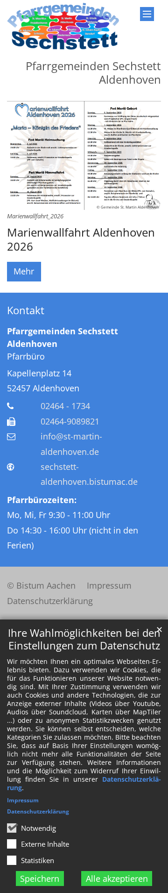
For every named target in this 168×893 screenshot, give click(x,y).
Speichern (39, 878)
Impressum (23, 800)
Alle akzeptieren (117, 878)
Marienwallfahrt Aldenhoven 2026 (81, 239)
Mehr (24, 271)
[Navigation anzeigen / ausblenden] (147, 14)
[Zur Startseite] (63, 26)
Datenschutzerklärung (38, 811)
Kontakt (25, 310)
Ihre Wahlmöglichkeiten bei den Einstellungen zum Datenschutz (84, 639)
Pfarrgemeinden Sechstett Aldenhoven (62, 337)
